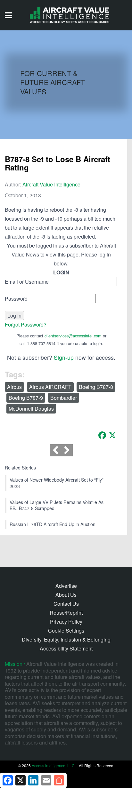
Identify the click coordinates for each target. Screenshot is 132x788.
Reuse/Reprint (66, 612)
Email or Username (27, 281)
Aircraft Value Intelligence (51, 184)
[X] (112, 435)
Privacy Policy (66, 621)
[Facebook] (102, 435)
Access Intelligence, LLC (53, 765)
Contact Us (66, 603)
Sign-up (64, 357)
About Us (66, 594)
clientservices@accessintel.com (73, 336)
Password (16, 298)
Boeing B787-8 (96, 386)
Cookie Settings (66, 630)
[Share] (59, 780)
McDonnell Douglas (31, 408)
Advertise (66, 585)
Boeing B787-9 (26, 397)
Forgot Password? (25, 324)
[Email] (46, 780)
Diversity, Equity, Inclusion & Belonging (66, 639)
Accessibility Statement (66, 648)
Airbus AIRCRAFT (50, 386)
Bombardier (63, 397)
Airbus (14, 386)
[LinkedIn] (33, 780)
